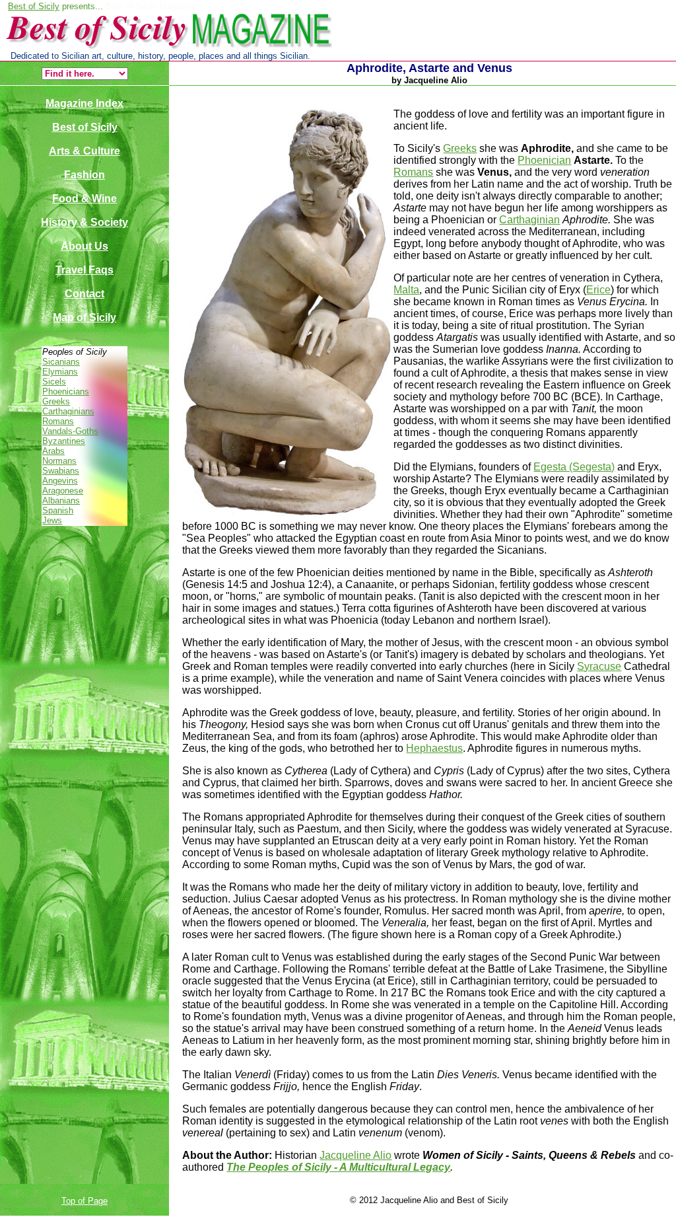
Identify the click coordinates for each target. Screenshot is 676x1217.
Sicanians (61, 362)
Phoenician (544, 160)
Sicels (54, 382)
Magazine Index (84, 103)
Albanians (61, 500)
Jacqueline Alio (355, 1155)
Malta (406, 289)
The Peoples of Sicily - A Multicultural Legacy (338, 1167)
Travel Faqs (84, 270)
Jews (52, 520)
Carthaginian (529, 219)
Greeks (56, 401)
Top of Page (84, 1201)
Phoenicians (65, 391)
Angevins (60, 481)
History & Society (84, 222)
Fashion (84, 174)
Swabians (60, 471)
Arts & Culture (84, 151)
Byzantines (63, 441)
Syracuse (599, 666)
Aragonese (62, 491)
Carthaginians (68, 411)
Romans (58, 421)
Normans (59, 461)
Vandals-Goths (70, 431)
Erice (598, 289)
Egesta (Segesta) (574, 466)
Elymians (60, 372)
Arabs (53, 451)
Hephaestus (434, 748)
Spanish (57, 510)
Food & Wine (84, 198)
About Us (84, 246)
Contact (84, 293)
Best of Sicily (33, 6)
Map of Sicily (84, 317)
